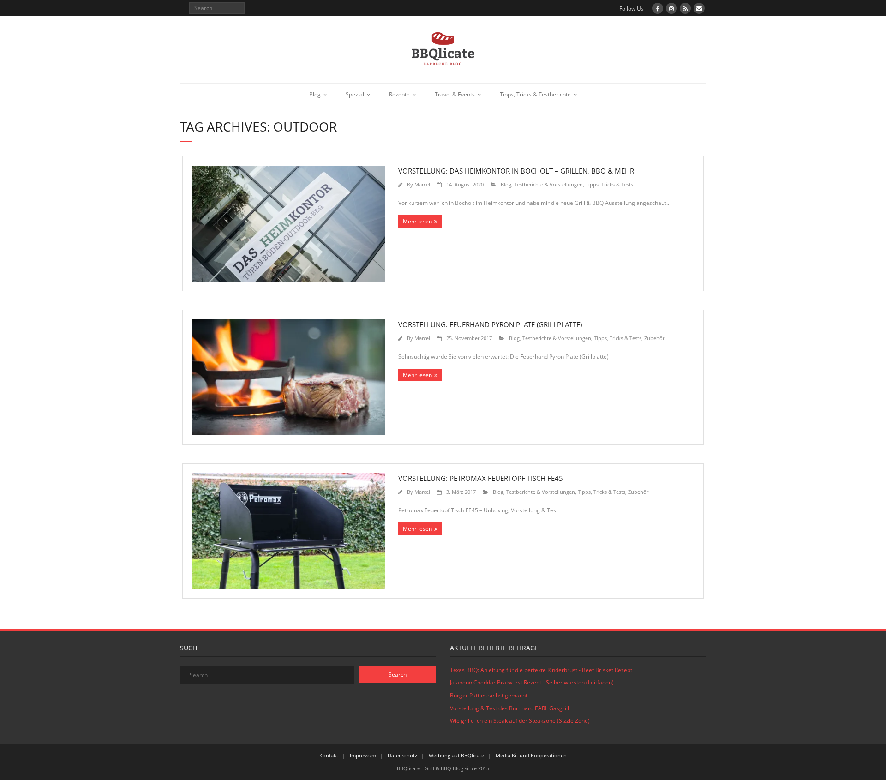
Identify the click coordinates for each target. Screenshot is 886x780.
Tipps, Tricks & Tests (609, 184)
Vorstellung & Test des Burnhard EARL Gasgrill (509, 708)
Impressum (363, 755)
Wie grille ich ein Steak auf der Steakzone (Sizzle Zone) (520, 721)
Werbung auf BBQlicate (456, 755)
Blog (315, 94)
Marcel (422, 184)
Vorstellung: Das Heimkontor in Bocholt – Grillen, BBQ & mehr (516, 170)
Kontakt (328, 755)
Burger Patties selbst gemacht (488, 695)
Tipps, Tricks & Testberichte (535, 94)
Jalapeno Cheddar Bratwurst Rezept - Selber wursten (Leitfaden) (532, 682)
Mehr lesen (417, 221)
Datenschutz (402, 755)
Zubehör (654, 338)
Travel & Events (455, 94)
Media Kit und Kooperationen (531, 755)
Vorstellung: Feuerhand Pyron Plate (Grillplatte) (490, 324)
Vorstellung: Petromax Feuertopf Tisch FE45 (480, 478)
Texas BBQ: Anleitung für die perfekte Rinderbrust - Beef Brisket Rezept (541, 670)
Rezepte (399, 94)
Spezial (355, 94)
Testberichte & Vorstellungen (548, 184)
